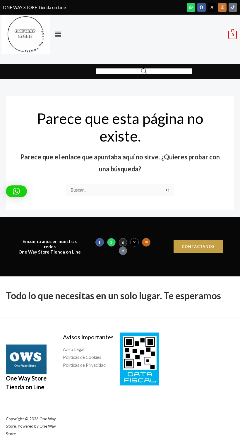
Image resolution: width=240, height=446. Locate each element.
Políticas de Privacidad (84, 365)
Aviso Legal (73, 349)
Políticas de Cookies (82, 357)
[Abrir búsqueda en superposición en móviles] (144, 71)
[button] (58, 34)
